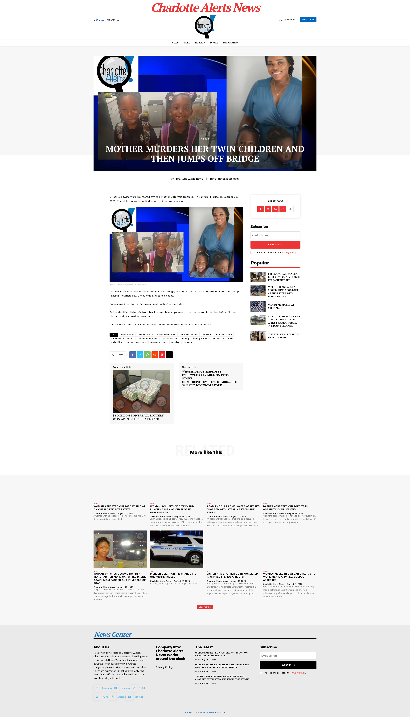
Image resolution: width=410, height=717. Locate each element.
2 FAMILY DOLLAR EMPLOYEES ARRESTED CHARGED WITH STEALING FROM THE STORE (233, 509)
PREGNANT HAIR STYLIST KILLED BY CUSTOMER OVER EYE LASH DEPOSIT (284, 277)
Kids (230, 338)
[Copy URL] (169, 354)
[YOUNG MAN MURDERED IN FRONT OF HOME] (257, 336)
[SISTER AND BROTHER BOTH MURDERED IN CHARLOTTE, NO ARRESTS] (233, 549)
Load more (204, 607)
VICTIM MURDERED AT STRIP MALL (281, 306)
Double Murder (170, 338)
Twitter (105, 697)
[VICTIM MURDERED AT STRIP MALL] (257, 306)
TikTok (142, 688)
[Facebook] (132, 354)
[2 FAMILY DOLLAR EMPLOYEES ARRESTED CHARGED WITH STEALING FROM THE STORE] (233, 481)
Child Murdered (188, 334)
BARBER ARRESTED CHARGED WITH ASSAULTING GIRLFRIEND (285, 508)
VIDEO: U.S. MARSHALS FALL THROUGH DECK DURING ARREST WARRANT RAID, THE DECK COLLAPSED (284, 321)
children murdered (122, 338)
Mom (130, 342)
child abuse (127, 334)
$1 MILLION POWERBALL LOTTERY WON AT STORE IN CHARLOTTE (138, 417)
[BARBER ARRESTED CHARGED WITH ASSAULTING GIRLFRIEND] (289, 481)
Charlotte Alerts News (189, 179)
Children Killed (223, 334)
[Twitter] (140, 354)
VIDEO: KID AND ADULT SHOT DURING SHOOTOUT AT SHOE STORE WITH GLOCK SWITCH (283, 291)
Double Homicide (147, 338)
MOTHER (141, 342)
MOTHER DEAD (158, 342)
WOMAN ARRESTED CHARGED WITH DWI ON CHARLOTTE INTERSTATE (119, 508)
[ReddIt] (155, 354)
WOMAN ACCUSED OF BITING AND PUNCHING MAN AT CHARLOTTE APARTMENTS (172, 509)
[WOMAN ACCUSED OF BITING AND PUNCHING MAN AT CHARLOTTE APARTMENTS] (176, 481)
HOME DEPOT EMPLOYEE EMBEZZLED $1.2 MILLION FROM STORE (209, 383)
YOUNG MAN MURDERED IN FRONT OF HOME (283, 336)
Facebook (107, 688)
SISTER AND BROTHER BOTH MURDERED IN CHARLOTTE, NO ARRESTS (232, 575)
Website (122, 697)
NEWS (205, 138)
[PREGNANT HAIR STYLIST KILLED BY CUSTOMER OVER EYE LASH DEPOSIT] (257, 277)
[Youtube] (129, 696)
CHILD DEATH (146, 334)
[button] (114, 19)
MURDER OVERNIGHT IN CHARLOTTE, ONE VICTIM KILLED (173, 575)
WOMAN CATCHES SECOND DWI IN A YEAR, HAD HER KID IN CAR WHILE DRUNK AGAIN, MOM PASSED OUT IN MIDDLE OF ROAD (120, 578)
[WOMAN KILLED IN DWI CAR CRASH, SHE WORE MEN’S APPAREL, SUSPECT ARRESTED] (289, 549)
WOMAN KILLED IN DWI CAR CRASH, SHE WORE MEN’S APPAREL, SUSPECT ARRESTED (289, 576)
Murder (175, 342)
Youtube (139, 697)
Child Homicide (166, 334)
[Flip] (162, 354)
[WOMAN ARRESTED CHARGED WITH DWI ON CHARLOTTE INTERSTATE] (120, 481)
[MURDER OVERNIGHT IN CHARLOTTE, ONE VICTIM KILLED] (176, 549)
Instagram (125, 688)
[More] (290, 209)
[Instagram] (115, 688)
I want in (273, 244)
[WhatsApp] (147, 354)
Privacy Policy (289, 252)
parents (187, 342)
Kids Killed (117, 342)
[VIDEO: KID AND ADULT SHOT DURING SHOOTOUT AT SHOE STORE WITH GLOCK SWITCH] (257, 290)
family (185, 338)
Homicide (219, 338)
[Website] (112, 696)
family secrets (201, 338)
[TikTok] (133, 688)
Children (206, 334)
